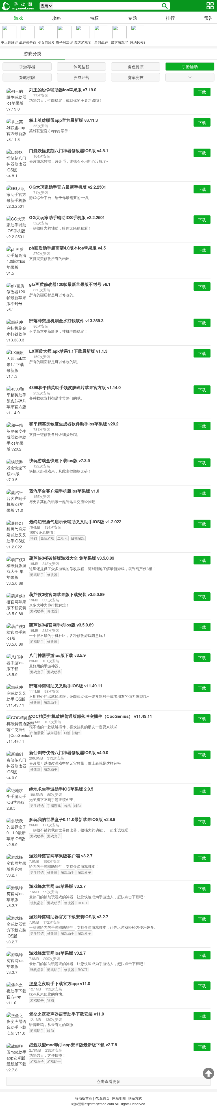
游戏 (18, 18)
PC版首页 (102, 1098)
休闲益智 (81, 66)
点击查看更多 (108, 1081)
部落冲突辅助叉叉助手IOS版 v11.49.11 (65, 685)
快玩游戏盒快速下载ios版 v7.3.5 (59, 460)
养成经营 (81, 77)
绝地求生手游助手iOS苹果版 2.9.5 (61, 789)
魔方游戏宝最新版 (82, 45)
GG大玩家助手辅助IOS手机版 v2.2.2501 (67, 217)
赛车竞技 (136, 77)
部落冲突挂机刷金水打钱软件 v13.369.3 (66, 320)
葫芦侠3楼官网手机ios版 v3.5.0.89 (61, 625)
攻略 (56, 18)
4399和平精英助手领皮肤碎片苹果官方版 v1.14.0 (75, 387)
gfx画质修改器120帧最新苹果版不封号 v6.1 (69, 284)
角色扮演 (136, 66)
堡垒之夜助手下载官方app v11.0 (59, 983)
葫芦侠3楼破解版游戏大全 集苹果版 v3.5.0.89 (71, 558)
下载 (202, 92)
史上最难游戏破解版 (9, 45)
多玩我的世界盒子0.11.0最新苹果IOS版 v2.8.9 (72, 819)
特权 (94, 18)
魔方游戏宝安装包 (119, 45)
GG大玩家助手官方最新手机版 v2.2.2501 (67, 187)
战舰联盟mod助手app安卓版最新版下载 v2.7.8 (73, 1044)
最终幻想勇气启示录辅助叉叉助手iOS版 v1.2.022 (75, 521)
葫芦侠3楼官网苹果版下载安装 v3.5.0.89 (67, 594)
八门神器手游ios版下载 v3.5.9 (57, 655)
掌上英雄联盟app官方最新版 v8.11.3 (63, 120)
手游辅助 (190, 66)
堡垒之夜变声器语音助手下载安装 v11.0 (66, 1014)
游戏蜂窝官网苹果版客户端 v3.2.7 (60, 856)
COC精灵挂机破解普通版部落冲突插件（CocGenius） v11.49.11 (90, 716)
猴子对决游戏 (64, 45)
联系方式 (135, 1098)
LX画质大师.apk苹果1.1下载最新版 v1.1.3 (68, 351)
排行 (170, 18)
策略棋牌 (27, 77)
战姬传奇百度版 (27, 45)
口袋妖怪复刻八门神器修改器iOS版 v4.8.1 (68, 150)
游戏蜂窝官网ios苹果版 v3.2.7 (57, 886)
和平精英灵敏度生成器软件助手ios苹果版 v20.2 (73, 424)
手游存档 (27, 66)
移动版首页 (83, 1098)
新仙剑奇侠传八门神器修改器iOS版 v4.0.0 (68, 752)
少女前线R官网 (46, 45)
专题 (132, 18)
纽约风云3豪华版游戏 (137, 45)
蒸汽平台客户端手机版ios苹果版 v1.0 (64, 491)
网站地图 (119, 1098)
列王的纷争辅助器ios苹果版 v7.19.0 (62, 89)
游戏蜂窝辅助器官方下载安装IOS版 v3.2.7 (68, 916)
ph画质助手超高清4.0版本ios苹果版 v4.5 (67, 248)
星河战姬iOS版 (101, 45)
